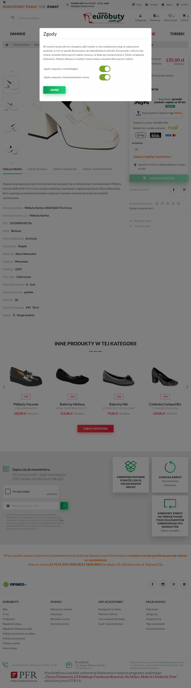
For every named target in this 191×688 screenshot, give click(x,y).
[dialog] (95, 344)
